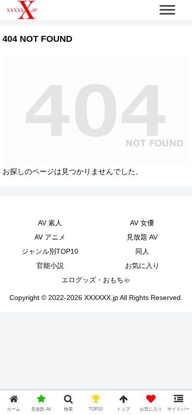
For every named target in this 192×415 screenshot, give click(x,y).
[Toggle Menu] (167, 9)
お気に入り (142, 265)
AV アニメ (49, 237)
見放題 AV (142, 237)
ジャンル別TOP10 (50, 251)
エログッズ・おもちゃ (96, 280)
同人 (142, 251)
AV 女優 (142, 223)
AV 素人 (50, 223)
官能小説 (50, 265)
